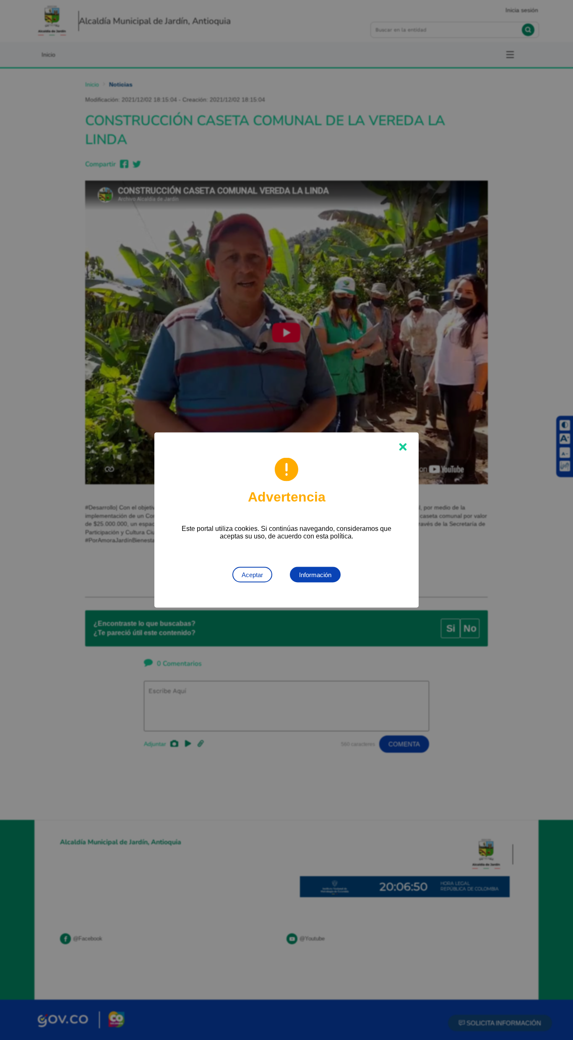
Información (315, 574)
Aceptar (252, 574)
